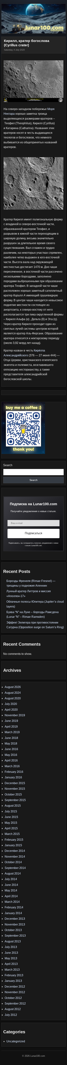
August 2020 (13, 698)
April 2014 (11, 896)
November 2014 (15, 856)
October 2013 (13, 930)
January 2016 (13, 777)
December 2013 (15, 918)
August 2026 (13, 687)
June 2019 (11, 720)
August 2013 (13, 941)
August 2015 (13, 805)
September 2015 (15, 800)
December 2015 (15, 783)
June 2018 (11, 737)
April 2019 (11, 726)
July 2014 (11, 879)
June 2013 (11, 952)
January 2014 (13, 913)
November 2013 (15, 924)
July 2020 (11, 703)
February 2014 (14, 907)
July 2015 (11, 811)
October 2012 (13, 997)
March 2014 (12, 901)
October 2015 (13, 794)
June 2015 (11, 817)
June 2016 (11, 749)
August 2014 (13, 873)
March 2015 (12, 833)
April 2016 (11, 760)
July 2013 (11, 947)
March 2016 (12, 766)
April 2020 (11, 709)
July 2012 (11, 1014)
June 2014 (11, 884)
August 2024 (13, 692)
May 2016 (11, 754)
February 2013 (14, 975)
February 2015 (14, 839)
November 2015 (15, 788)
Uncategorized (15, 1041)
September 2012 (15, 1003)
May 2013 (11, 958)
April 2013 (11, 963)
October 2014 (13, 862)
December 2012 (15, 986)
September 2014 (15, 867)
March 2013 (12, 969)
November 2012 (15, 992)
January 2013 (13, 980)
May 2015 (11, 822)
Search (7, 465)
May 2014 (11, 890)
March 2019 (12, 732)
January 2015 (13, 845)
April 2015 (11, 828)
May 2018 (11, 743)
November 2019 (15, 715)
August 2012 (13, 1009)
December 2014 (15, 850)
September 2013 (15, 935)
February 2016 (14, 771)
